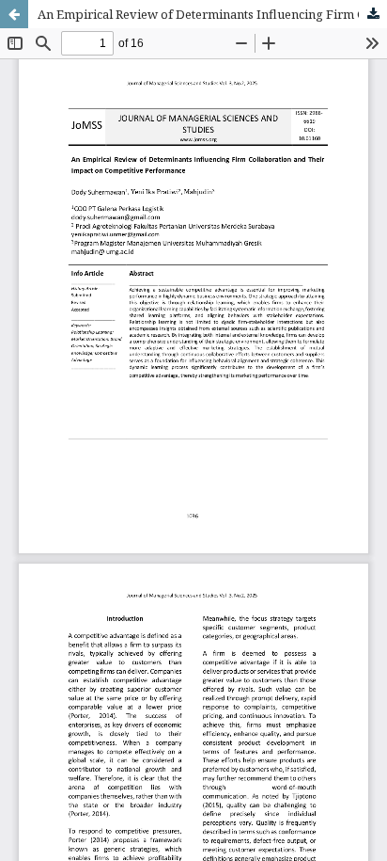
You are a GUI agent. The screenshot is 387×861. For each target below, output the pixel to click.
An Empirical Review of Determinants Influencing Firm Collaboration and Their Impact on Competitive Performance (212, 14)
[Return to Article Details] (14, 14)
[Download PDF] (373, 14)
